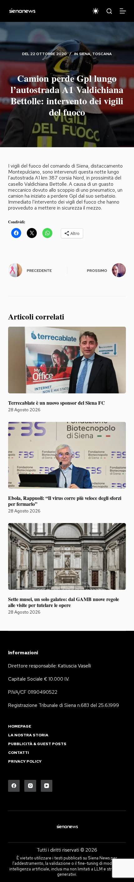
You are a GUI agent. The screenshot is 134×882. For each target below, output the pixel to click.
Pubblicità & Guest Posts (37, 744)
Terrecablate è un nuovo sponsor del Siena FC (56, 402)
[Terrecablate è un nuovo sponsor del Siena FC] (67, 360)
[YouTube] (47, 786)
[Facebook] (14, 786)
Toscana (102, 53)
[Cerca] (109, 11)
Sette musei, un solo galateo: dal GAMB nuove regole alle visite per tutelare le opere (63, 602)
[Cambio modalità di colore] (96, 11)
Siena (84, 53)
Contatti (18, 752)
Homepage (19, 726)
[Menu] (123, 11)
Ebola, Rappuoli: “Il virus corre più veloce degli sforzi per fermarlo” (64, 500)
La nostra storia (28, 735)
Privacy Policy (24, 761)
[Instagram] (30, 786)
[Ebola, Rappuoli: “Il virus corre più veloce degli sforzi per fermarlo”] (67, 455)
